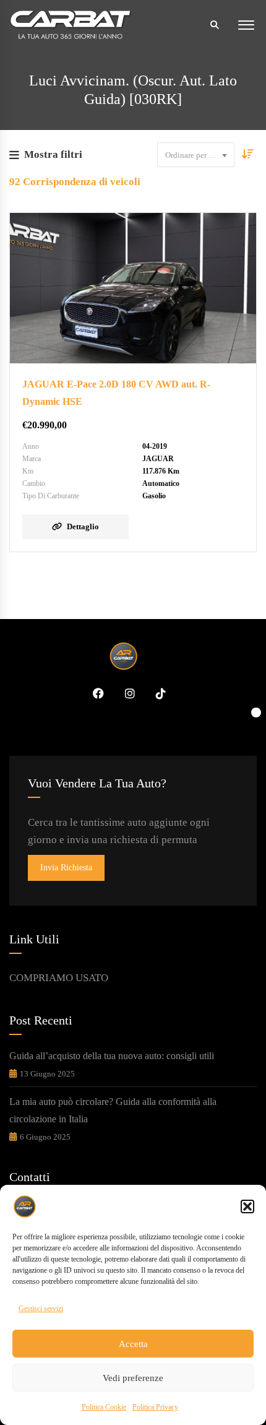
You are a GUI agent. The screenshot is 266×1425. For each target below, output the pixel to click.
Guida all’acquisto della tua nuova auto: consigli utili (111, 1055)
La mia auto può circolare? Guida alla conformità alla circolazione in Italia (113, 1110)
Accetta (133, 1344)
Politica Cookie (104, 1407)
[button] (247, 1206)
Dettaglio (83, 526)
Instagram (125, 693)
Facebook (94, 693)
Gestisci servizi (41, 1308)
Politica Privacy (155, 1407)
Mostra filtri (53, 154)
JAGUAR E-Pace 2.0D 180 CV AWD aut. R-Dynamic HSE (116, 393)
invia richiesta (66, 867)
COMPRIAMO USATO (58, 978)
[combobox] (195, 154)
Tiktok (156, 693)
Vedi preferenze (133, 1378)
